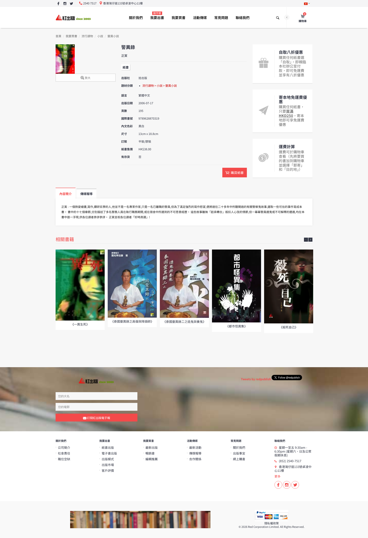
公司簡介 (64, 447)
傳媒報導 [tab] (86, 193)
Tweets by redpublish (256, 379)
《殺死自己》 (288, 327)
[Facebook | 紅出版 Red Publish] (58, 3)
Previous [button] (306, 240)
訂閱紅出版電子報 (98, 418)
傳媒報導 (195, 453)
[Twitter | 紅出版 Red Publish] (71, 3)
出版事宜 (239, 453)
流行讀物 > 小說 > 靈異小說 (159, 86)
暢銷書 (150, 453)
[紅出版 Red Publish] (73, 17)
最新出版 (151, 447)
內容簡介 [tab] (65, 193)
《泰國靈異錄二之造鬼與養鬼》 (184, 321)
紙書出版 (108, 447)
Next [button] (310, 240)
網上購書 (239, 459)
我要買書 (178, 17)
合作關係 (195, 459)
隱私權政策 (271, 523)
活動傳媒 (200, 17)
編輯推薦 (151, 459)
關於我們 (136, 17)
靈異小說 (113, 36)
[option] (80, 290)
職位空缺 (64, 459)
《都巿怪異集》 (236, 326)
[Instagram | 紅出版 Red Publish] (65, 3)
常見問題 (221, 17)
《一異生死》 (80, 324)
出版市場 (108, 464)
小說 (100, 36)
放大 (87, 78)
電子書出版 (109, 453)
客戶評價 (108, 470)
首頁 (58, 36)
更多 (277, 476)
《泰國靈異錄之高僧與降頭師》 (132, 321)
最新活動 (195, 447)
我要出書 (157, 15)
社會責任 (64, 453)
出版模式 (108, 459)
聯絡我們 (242, 17)
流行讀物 (87, 36)
